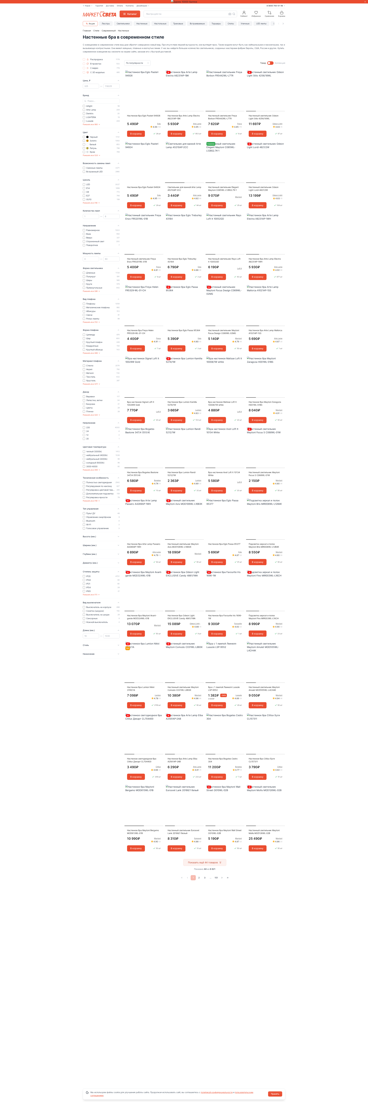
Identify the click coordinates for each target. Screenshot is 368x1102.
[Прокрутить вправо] (283, 24)
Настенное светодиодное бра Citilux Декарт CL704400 (141, 760)
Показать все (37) (90, 384)
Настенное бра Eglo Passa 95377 (224, 544)
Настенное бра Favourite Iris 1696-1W (225, 617)
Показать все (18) (90, 203)
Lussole (239, 695)
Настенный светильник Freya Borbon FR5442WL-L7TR (222, 117)
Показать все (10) (90, 322)
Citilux (158, 767)
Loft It (239, 268)
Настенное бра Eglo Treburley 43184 (182, 260)
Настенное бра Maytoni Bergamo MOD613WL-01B (143, 831)
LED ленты (261, 23)
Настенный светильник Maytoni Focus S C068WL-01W (264, 473)
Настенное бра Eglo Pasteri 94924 (143, 187)
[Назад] (187, 877)
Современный (109, 30)
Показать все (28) (90, 291)
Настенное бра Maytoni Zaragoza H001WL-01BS (265, 403)
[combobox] (190, 14)
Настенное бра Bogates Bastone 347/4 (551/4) (142, 473)
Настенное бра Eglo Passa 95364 (184, 330)
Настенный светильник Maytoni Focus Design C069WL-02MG (223, 331)
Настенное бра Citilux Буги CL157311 (262, 760)
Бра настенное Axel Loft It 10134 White (224, 473)
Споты (231, 23)
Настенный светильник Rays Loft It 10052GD (224, 260)
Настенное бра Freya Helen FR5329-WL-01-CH (140, 331)
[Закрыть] (365, 1)
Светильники (123, 23)
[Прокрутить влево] (279, 24)
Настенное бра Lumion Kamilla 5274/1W (182, 403)
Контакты (130, 6)
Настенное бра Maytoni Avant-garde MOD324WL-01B (142, 617)
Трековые (178, 23)
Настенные (141, 23)
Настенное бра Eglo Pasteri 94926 (143, 115)
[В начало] (181, 877)
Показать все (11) (90, 595)
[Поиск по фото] (229, 14)
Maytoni (238, 197)
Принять (275, 1094)
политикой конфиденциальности (217, 1092)
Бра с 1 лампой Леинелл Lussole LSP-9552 (224, 688)
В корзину (136, 133)
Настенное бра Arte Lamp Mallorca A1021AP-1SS (265, 331)
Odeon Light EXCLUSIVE (195, 623)
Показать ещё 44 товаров (203, 862)
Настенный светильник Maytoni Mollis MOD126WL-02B (264, 831)
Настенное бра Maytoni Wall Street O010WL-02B (224, 831)
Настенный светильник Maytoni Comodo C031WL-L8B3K (183, 688)
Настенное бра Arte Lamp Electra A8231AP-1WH (265, 260)
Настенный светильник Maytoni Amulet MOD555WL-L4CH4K (264, 688)
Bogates (157, 480)
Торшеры (216, 23)
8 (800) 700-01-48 (275, 6)
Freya (239, 124)
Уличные (245, 23)
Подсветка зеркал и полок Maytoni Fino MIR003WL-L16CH (264, 617)
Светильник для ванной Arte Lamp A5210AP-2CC (184, 188)
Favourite (238, 623)
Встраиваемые (197, 23)
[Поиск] (233, 14)
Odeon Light (277, 124)
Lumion (198, 410)
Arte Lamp (197, 124)
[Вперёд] (222, 877)
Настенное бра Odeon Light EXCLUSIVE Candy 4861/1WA (181, 617)
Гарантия (99, 6)
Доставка (110, 6)
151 (216, 877)
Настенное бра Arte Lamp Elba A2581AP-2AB (182, 760)
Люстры (106, 23)
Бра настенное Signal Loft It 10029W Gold (140, 403)
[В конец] (227, 877)
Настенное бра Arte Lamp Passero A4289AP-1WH (143, 545)
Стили (96, 30)
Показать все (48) (90, 353)
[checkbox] (84, 59)
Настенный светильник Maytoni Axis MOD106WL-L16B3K (183, 545)
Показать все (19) (90, 501)
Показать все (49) (90, 470)
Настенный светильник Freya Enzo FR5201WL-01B (141, 260)
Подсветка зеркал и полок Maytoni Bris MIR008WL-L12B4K (264, 545)
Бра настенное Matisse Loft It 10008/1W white (222, 403)
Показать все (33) (90, 155)
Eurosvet (197, 838)
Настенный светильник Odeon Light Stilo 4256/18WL (263, 117)
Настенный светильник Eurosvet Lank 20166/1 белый (183, 831)
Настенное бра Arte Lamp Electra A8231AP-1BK (184, 117)
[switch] (270, 63)
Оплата (120, 6)
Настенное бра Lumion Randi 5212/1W (181, 473)
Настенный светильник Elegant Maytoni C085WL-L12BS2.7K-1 (223, 188)
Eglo (159, 124)
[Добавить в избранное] (160, 72)
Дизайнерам (142, 6)
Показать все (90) (90, 124)
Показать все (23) (90, 415)
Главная (87, 30)
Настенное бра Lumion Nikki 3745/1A (140, 688)
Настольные (160, 23)
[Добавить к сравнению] (160, 78)
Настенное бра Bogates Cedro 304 (222, 760)
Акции (92, 23)
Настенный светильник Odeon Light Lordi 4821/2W (263, 188)
